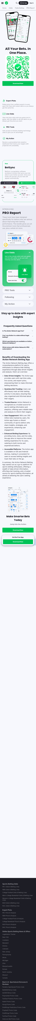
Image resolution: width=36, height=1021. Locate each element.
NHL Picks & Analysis (9, 927)
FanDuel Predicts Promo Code (12, 998)
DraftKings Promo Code (10, 1013)
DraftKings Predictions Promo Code (13, 1007)
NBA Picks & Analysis (9, 915)
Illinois (4, 957)
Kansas (4, 969)
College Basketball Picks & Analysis (13, 921)
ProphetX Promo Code (9, 1010)
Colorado (5, 949)
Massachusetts (7, 966)
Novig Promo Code (8, 1004)
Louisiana (5, 940)
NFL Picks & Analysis (9, 913)
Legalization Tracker (8, 934)
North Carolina (7, 972)
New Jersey (6, 951)
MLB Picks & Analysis (9, 924)
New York (5, 937)
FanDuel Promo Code (9, 1016)
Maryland (5, 943)
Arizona (4, 946)
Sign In (32, 3)
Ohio (3, 963)
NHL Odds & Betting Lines (10, 906)
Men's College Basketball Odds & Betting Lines (17, 895)
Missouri (5, 975)
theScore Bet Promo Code (10, 1019)
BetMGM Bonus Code (9, 990)
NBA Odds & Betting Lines (10, 889)
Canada (5, 978)
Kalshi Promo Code (8, 1001)
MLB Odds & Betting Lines (10, 903)
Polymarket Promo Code (10, 996)
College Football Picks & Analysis (13, 918)
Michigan (5, 960)
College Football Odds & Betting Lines (14, 892)
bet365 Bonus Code (9, 993)
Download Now (18, 83)
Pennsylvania (6, 954)
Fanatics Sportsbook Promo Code (13, 987)
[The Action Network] (6, 3)
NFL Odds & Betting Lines (10, 886)
